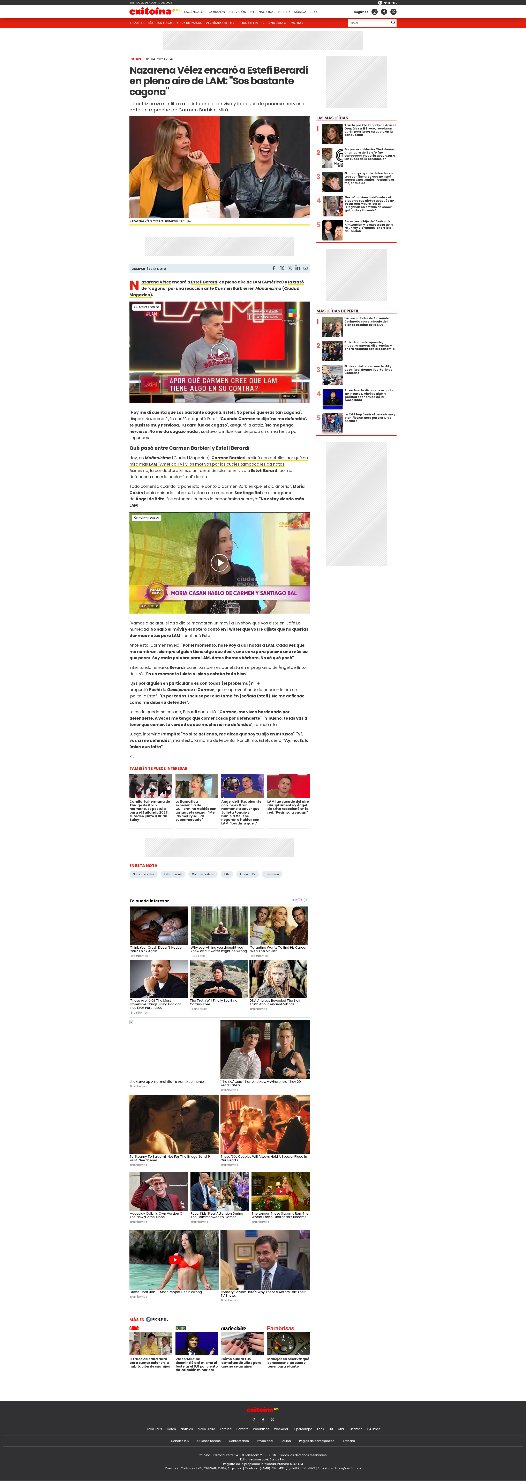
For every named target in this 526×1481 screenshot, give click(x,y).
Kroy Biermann (189, 23)
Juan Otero (249, 23)
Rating (297, 23)
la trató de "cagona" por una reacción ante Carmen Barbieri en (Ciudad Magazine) (216, 288)
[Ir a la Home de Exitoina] (155, 11)
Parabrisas (261, 1429)
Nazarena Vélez (156, 282)
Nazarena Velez (143, 874)
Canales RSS (180, 1441)
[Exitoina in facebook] (384, 12)
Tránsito (349, 1441)
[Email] (305, 269)
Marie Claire (206, 1429)
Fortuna (226, 1429)
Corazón (217, 11)
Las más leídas (332, 118)
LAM (227, 874)
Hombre (242, 1429)
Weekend (281, 1429)
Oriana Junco (275, 23)
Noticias (187, 1429)
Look (320, 1429)
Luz (331, 1429)
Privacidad (265, 1441)
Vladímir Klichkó (220, 23)
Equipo (286, 1441)
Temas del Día (141, 23)
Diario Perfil (154, 1429)
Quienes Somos (209, 1441)
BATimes (373, 1429)
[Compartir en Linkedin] (297, 268)
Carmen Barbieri (228, 458)
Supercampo (302, 1429)
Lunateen (355, 1429)
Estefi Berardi (204, 282)
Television (272, 874)
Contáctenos (239, 1441)
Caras (171, 1429)
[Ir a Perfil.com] (387, 3)
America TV (247, 874)
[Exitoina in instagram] (374, 12)
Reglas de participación (317, 1441)
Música (300, 11)
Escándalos (194, 11)
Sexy (313, 11)
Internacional (262, 11)
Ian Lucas (165, 23)
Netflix (284, 11)
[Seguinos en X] (393, 12)
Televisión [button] (237, 11)
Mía (341, 1429)
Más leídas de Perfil (337, 311)
